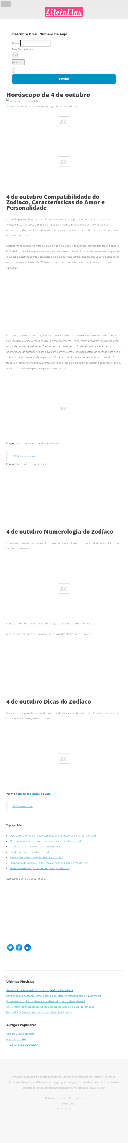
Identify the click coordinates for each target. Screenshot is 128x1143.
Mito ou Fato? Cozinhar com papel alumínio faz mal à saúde (39, 1012)
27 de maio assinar (22, 806)
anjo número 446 (16, 1039)
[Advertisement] (64, 304)
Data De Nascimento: (24, 49)
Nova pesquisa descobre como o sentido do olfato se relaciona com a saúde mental (54, 995)
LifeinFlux (64, 12)
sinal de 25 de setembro (20, 1033)
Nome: (16, 43)
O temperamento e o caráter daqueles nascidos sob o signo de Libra (49, 841)
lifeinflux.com (69, 1103)
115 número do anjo (23, 456)
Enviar (64, 79)
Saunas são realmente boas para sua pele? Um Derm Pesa (39, 990)
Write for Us (64, 1109)
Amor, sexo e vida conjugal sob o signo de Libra (36, 857)
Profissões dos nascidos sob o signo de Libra (36, 846)
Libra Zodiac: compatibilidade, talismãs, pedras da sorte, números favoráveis (53, 835)
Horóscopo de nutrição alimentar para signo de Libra (39, 868)
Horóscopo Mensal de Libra (34, 793)
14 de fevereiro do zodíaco (22, 1044)
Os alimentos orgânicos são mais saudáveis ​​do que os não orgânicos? (45, 1001)
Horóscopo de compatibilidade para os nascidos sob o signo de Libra (49, 862)
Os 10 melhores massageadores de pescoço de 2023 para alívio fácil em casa (50, 1006)
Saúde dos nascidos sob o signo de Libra (33, 852)
